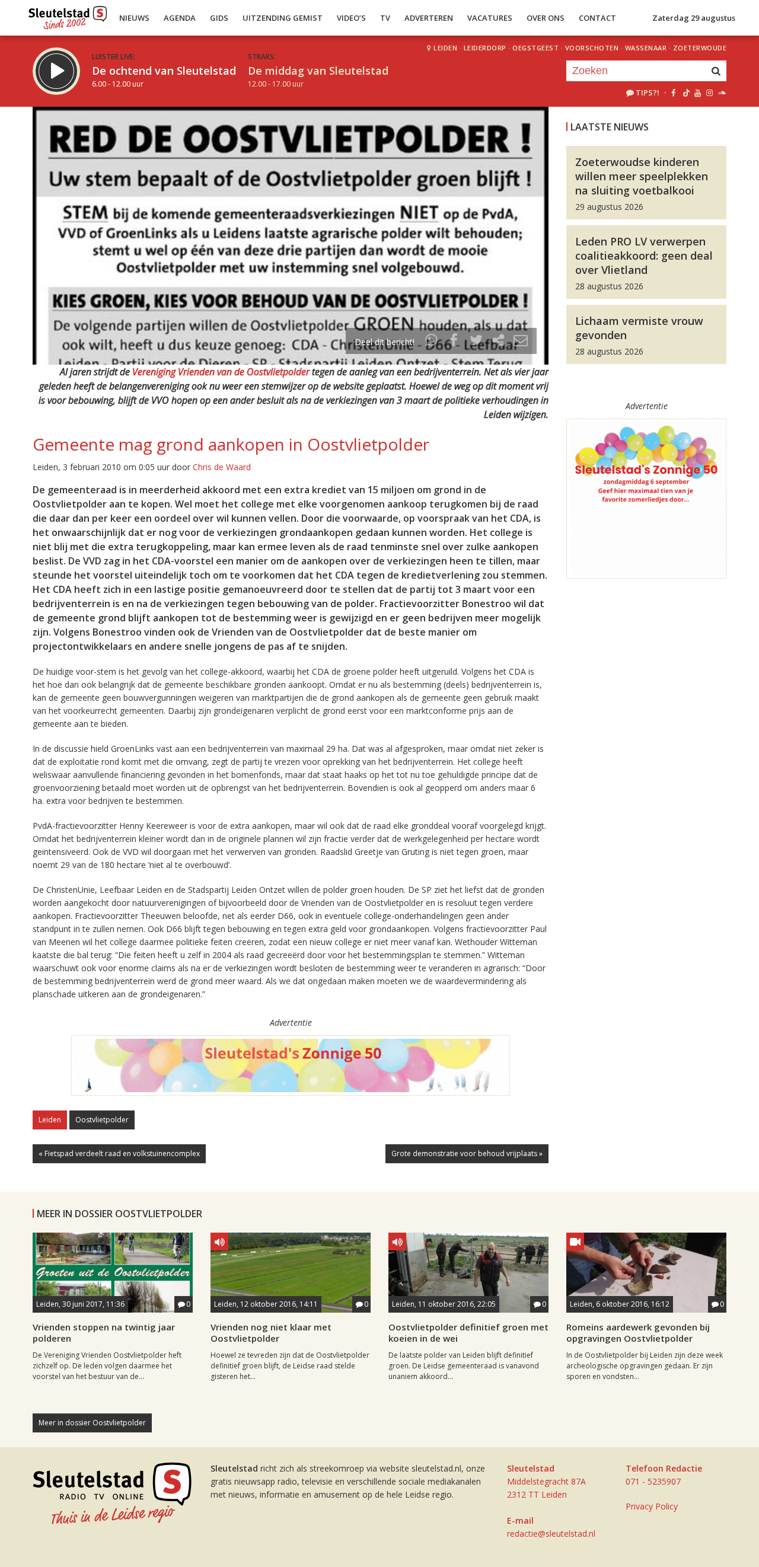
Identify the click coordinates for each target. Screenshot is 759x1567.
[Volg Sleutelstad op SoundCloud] (721, 92)
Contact (597, 17)
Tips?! (647, 92)
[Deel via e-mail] (521, 341)
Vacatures (489, 17)
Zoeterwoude (700, 47)
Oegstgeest (535, 47)
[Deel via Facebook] (454, 341)
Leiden (445, 47)
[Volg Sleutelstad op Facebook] (673, 92)
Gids (219, 17)
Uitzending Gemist (283, 17)
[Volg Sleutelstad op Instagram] (709, 92)
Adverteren (428, 17)
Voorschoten (592, 47)
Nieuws (134, 17)
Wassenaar (646, 47)
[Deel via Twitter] (476, 341)
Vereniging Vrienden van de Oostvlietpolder (221, 371)
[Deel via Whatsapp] (432, 341)
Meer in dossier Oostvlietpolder (92, 1423)
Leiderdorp (485, 47)
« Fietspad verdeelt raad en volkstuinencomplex (119, 1153)
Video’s (351, 17)
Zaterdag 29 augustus (693, 17)
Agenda (180, 17)
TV (385, 17)
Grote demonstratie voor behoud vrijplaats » (467, 1153)
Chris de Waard (222, 467)
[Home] (68, 15)
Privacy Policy (652, 1506)
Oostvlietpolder (102, 1120)
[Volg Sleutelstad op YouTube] (697, 92)
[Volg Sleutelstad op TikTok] (685, 92)
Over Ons (546, 17)
